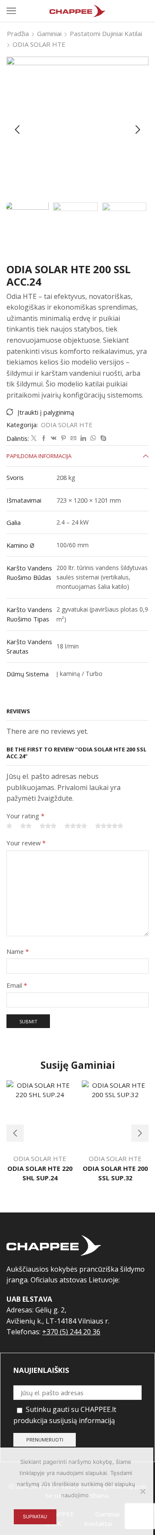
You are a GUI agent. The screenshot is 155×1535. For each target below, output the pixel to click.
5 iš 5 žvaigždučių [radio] (109, 826)
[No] (142, 1491)
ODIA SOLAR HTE (38, 44)
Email (16, 985)
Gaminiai (49, 33)
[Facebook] (44, 438)
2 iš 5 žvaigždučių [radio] (25, 826)
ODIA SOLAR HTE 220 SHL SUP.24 (39, 1173)
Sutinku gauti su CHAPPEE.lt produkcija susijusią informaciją (64, 1415)
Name (17, 951)
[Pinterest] (63, 438)
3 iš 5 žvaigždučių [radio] (48, 826)
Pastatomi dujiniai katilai (106, 33)
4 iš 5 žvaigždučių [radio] (76, 826)
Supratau (35, 1517)
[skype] (102, 438)
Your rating (25, 815)
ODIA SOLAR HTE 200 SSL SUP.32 (115, 1173)
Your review (26, 842)
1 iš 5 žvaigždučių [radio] (9, 826)
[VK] (54, 438)
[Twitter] (34, 438)
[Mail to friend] (73, 438)
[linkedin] (83, 438)
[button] (17, 129)
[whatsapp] (93, 438)
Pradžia (18, 33)
